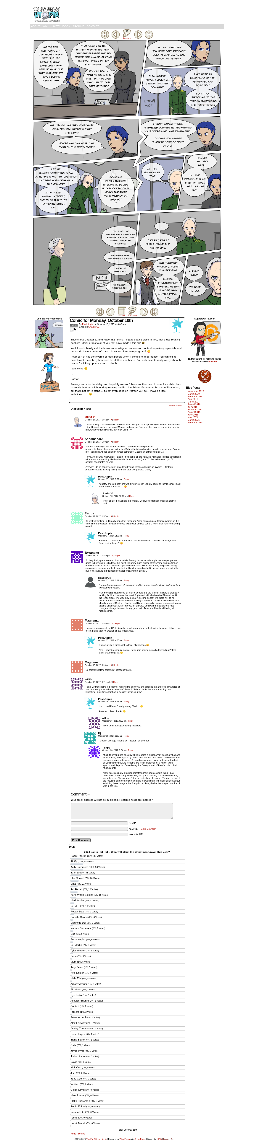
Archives (121, 315)
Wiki (46, 26)
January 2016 (195, 409)
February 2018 (195, 396)
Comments (127, 34)
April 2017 (193, 399)
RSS (159, 1139)
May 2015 (193, 417)
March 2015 (194, 420)
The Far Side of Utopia (46, 13)
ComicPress (140, 1139)
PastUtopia (87, 324)
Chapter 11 (93, 327)
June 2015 (193, 414)
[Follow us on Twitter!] (49, 393)
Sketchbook (61, 26)
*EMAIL (142, 828)
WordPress (125, 1139)
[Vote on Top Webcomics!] (49, 347)
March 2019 (194, 394)
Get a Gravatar (148, 829)
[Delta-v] (77, 426)
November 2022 (196, 391)
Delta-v (90, 416)
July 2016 (192, 407)
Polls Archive (77, 1133)
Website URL (136, 834)
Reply (116, 420)
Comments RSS (175, 405)
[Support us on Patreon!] (204, 356)
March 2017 (194, 401)
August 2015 (194, 412)
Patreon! (213, 361)
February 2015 (195, 422)
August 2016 (194, 404)
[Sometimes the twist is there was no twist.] (127, 304)
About (35, 26)
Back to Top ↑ (169, 1139)
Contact (93, 26)
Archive (78, 26)
